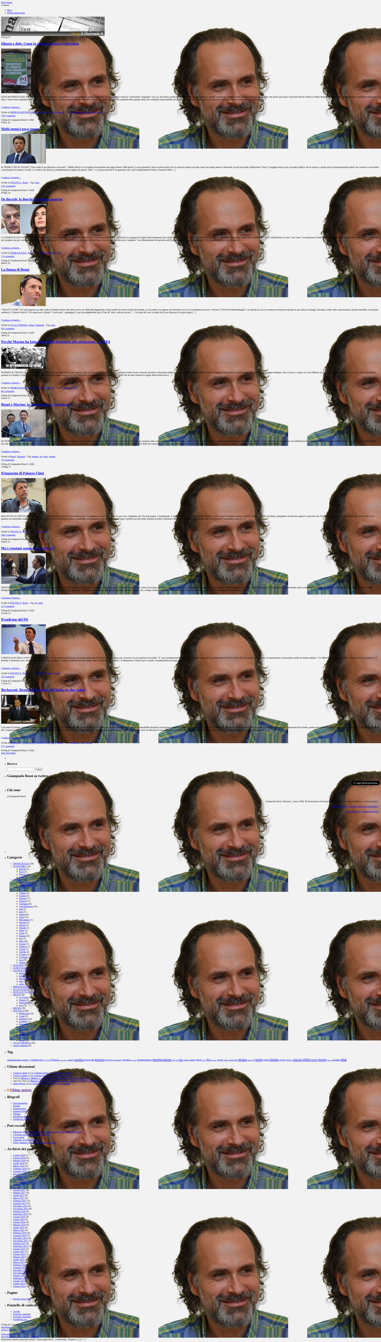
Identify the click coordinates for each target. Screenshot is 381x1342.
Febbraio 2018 (20, 1168)
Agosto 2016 (19, 1217)
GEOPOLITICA (21, 970)
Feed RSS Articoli (9, 1336)
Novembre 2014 (20, 1273)
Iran (21, 909)
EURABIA (18, 965)
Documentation (20, 1103)
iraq (21, 912)
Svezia (22, 944)
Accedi (16, 1311)
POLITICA (15, 182)
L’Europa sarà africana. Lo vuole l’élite (31, 1134)
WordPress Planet (21, 1119)
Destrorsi (23, 1019)
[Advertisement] (29, 833)
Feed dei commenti (22, 1317)
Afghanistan (25, 882)
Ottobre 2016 (19, 1211)
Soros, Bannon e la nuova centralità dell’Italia (34, 1142)
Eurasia (22, 895)
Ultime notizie (21, 1090)
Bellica (22, 973)
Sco (21, 938)
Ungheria (23, 957)
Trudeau (23, 946)
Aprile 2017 (18, 1195)
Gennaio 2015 (19, 1267)
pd (70, 388)
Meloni (22, 1027)
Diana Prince (19, 1083)
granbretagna (144, 1059)
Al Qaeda (23, 997)
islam (186, 1060)
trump (22, 1040)
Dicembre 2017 (20, 1174)
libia (94, 112)
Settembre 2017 (20, 1182)
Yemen (22, 962)
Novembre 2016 (20, 1208)
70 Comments (7, 460)
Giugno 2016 (19, 1222)
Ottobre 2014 (19, 1275)
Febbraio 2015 (20, 1265)
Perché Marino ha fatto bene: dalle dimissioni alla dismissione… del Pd (55, 342)
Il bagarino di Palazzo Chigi (22, 473)
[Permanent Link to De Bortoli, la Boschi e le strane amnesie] (23, 233)
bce (29, 1060)
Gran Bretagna (26, 906)
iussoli (88, 112)
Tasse (21, 877)
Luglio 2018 (19, 1155)
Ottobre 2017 (19, 1179)
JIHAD (16, 994)
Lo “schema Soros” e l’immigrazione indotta (51, 1073)
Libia (32, 112)
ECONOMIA (19, 866)
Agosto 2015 (19, 1249)
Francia (22, 901)
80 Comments (7, 328)
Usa (21, 960)
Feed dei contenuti (21, 1314)
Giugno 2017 (19, 1190)
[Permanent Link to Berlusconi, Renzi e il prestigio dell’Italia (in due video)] (20, 723)
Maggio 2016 (19, 1225)
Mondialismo (42, 112)
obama (22, 925)
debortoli (51, 253)
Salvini (22, 1035)
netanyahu (233, 1060)
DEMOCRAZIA (18, 253)
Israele (22, 914)
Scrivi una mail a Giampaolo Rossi (362, 811)
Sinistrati (60, 112)
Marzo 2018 (19, 1166)
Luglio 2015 (19, 1251)
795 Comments (8, 115)
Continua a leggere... (11, 107)
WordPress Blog (20, 1116)
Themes (17, 1114)
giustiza (133, 1060)
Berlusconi (15, 743)
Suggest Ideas (19, 1108)
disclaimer (6, 1327)
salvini (89, 743)
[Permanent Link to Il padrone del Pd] (23, 653)
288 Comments (8, 535)
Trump (22, 949)
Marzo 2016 (19, 1230)
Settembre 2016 (20, 1214)
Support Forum (20, 1111)
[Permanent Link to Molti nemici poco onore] (23, 162)
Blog (9, 10)
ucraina (336, 1059)
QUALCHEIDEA (19, 325)
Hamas (22, 1000)
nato (21, 981)
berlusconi (74, 743)
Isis (20, 1005)
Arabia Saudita (26, 885)
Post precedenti (8, 753)
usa (344, 1059)
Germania (23, 903)
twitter (329, 1060)
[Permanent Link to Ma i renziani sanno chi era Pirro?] (23, 583)
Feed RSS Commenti (29, 1336)
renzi (99, 112)
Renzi (52, 112)
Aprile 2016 (18, 1227)
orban (21, 930)
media (220, 1060)
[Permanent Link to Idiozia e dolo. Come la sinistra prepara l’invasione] (16, 92)
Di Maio (23, 1021)
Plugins (16, 1106)
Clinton (22, 893)
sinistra (52, 456)
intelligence (24, 976)
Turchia (22, 952)
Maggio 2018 (19, 1160)
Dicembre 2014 (20, 1270)
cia (45, 1060)
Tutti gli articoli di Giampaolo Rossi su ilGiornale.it (354, 806)
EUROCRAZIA (21, 968)
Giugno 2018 (19, 1158)
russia (273, 1059)
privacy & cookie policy (12, 1330)
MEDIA (17, 1008)
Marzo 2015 (19, 1262)
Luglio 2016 (19, 1219)
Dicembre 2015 (20, 1238)
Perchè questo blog (16, 13)
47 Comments (7, 606)
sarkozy (289, 1060)
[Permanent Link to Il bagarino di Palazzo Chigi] (23, 511)
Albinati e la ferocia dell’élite (26, 1140)
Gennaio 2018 (19, 1171)
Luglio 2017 (19, 1187)
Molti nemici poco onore (20, 129)
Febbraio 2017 (20, 1200)
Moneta (22, 874)
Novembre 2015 (20, 1241)
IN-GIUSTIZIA (20, 989)
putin (259, 1060)
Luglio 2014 (19, 1283)
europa (100, 1060)
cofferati (38, 673)
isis (181, 1060)
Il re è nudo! (19, 1137)
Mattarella (23, 1024)
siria (306, 1059)
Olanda (22, 928)
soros (21, 984)
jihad (198, 1059)
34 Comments (7, 676)
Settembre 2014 (20, 1278)
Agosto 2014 (19, 1281)
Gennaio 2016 (19, 1235)
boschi (43, 253)
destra (71, 1060)
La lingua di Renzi (15, 269)
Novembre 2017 (20, 1176)
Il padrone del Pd (14, 619)
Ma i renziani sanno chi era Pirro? (27, 548)
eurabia (79, 1060)
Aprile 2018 (18, 1163)
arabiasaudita (14, 1059)
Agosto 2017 (19, 1184)
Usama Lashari (20, 1073)
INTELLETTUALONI (33, 743)
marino (64, 388)
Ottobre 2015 (19, 1243)
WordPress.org (20, 1319)
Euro (21, 871)
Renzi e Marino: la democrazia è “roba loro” (35, 404)
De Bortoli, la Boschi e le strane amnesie (32, 199)
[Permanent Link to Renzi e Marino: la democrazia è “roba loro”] (23, 436)
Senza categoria (20, 1045)
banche (22, 869)
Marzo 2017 (19, 1198)
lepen (204, 1060)
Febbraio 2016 (20, 1233)
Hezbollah (24, 1002)
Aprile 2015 (18, 1259)
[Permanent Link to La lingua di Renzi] (23, 305)
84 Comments (7, 391)
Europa (22, 898)
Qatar (21, 933)
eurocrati (89, 1059)
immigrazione (77, 112)
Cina (21, 890)
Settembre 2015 (20, 1246)
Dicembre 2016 (20, 1206)
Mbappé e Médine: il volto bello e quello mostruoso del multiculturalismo (55, 1078)
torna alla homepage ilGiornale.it (16, 1334)
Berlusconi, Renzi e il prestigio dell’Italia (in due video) (43, 690)
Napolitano (24, 1029)
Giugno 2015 (19, 1254)
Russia (22, 936)
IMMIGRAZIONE (19, 112)
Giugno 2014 (19, 1286)
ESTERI (17, 879)
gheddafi (126, 1060)
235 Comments (8, 186)
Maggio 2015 (19, 1257)
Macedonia (24, 920)
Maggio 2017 (19, 1192)
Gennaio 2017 (19, 1203)
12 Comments (7, 256)
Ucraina (22, 954)
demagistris (63, 1060)
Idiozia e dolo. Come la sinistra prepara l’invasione (40, 43)
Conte (22, 1016)
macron (22, 922)
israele (192, 1060)
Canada (22, 887)
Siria (21, 941)
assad (25, 1059)
